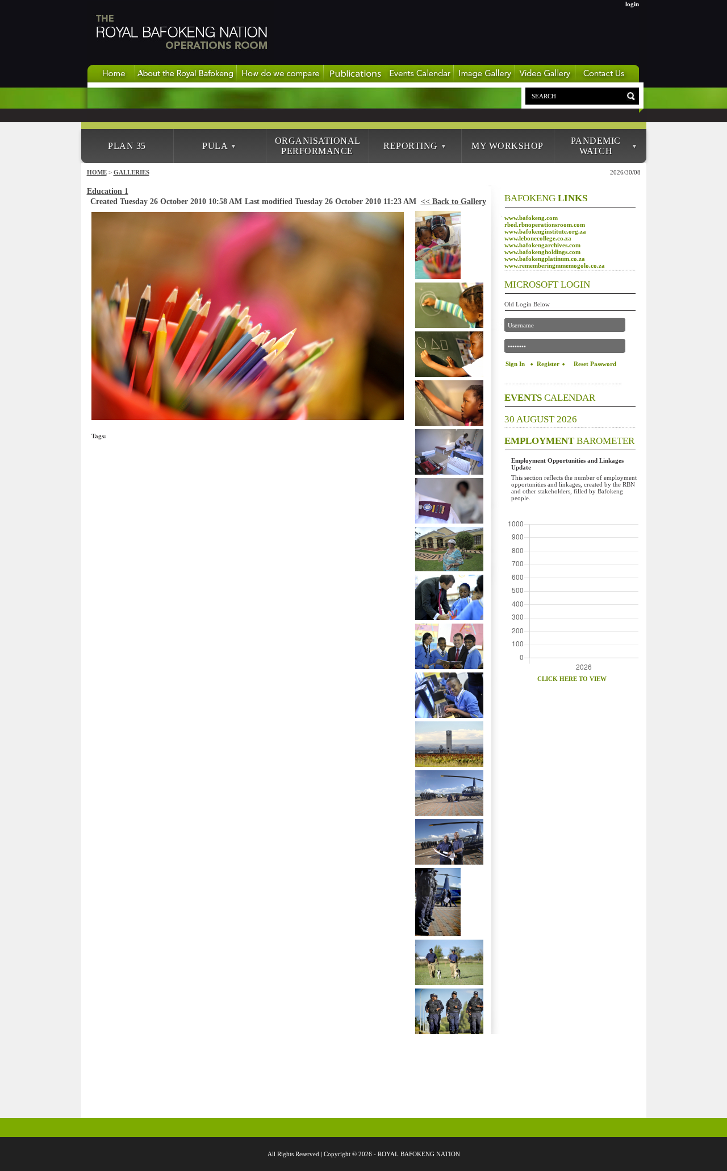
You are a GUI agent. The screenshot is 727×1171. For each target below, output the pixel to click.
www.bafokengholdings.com (542, 251)
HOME (97, 172)
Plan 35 (127, 146)
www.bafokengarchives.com (542, 245)
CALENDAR (549, 397)
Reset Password (595, 363)
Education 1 (107, 191)
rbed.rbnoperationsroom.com (544, 224)
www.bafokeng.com (531, 217)
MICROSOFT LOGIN (547, 284)
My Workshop (507, 146)
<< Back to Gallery (453, 201)
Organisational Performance (318, 146)
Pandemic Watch (596, 146)
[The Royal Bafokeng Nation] (180, 62)
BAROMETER (569, 440)
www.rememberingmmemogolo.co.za (554, 265)
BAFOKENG (545, 198)
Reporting (410, 146)
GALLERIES (131, 172)
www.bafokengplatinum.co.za (544, 258)
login (632, 4)
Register (548, 363)
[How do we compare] (280, 80)
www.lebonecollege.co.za (537, 238)
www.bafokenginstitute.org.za (545, 231)
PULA (215, 146)
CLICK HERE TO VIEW (572, 678)
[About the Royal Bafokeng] (186, 80)
